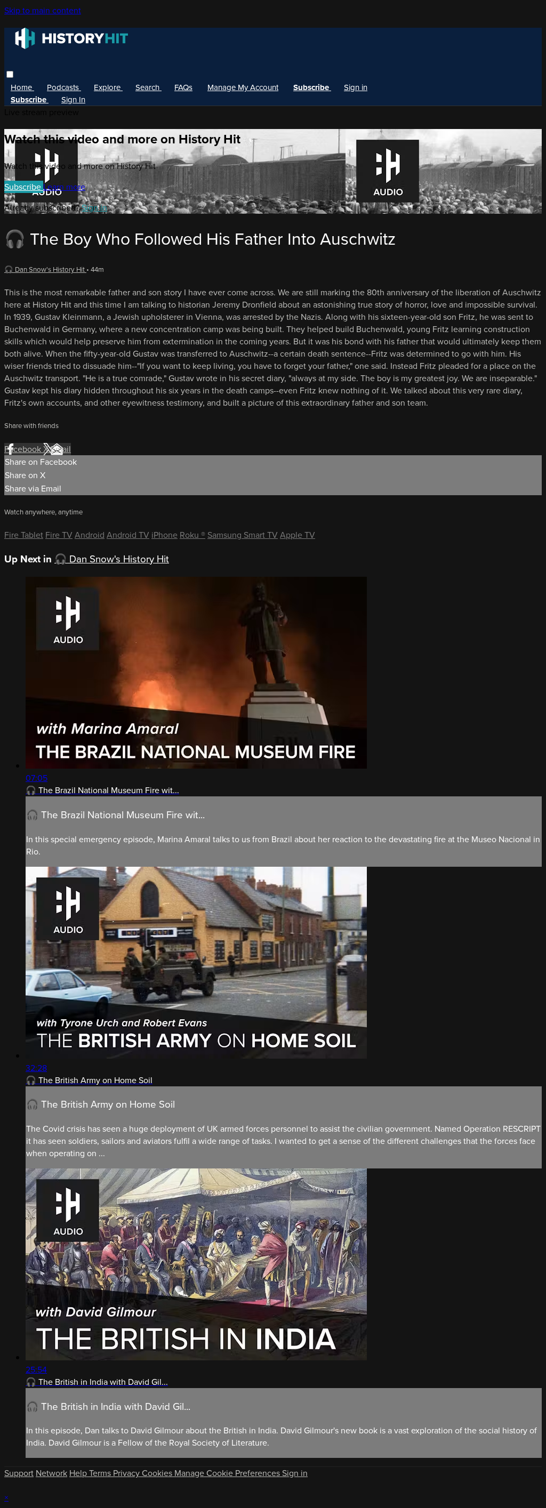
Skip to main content (42, 10)
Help (79, 1473)
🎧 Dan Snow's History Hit (45, 269)
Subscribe (23, 187)
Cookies (158, 1473)
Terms (101, 1473)
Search (148, 87)
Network (51, 1473)
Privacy (127, 1473)
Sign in (355, 87)
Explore (108, 87)
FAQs (183, 87)
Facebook (23, 449)
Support (19, 1473)
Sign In (73, 100)
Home (22, 87)
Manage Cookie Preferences (228, 1473)
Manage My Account (242, 87)
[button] (9, 74)
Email (61, 449)
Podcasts (64, 87)
